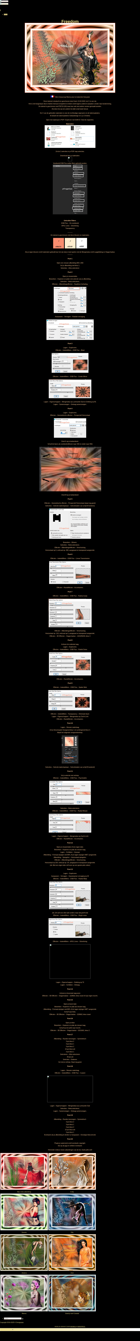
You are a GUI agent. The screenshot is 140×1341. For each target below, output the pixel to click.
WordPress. (81, 1326)
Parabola (73, 1326)
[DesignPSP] (4, 1)
